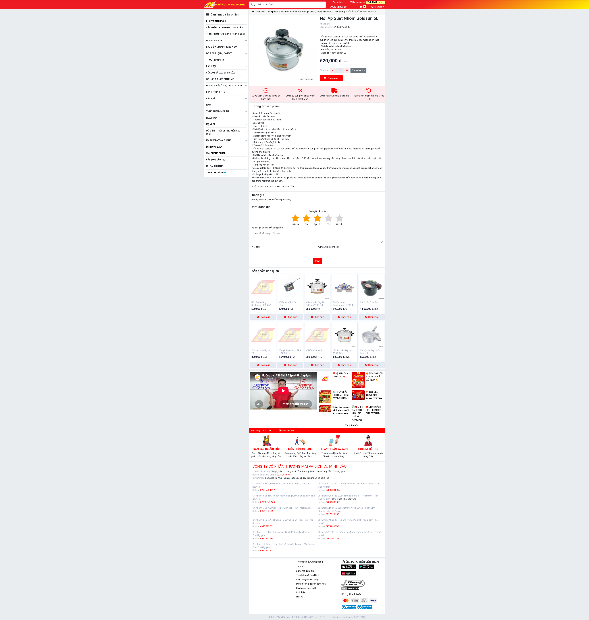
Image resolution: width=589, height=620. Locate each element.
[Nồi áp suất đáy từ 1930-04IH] (344, 335)
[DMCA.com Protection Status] (350, 588)
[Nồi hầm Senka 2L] (317, 335)
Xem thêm (350, 425)
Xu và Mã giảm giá (305, 571)
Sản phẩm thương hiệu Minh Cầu (224, 27)
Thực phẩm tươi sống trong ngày (225, 34)
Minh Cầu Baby (214, 147)
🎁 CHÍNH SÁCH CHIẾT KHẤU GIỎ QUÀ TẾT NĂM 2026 (373, 410)
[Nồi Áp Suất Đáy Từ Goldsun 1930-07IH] (317, 287)
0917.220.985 (332, 514)
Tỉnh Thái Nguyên (375, 2)
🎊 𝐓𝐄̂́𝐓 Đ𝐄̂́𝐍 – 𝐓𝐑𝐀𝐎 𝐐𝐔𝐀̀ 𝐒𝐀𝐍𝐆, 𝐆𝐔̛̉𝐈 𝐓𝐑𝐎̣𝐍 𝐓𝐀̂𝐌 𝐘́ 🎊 (374, 395)
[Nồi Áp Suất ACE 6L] (372, 287)
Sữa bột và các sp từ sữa (220, 72)
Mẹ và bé (210, 124)
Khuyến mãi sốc (215, 21)
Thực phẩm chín (215, 60)
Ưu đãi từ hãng (214, 166)
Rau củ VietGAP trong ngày (221, 47)
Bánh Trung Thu (215, 92)
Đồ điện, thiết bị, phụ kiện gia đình (223, 132)
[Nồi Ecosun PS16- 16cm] (290, 287)
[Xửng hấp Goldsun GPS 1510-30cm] (290, 335)
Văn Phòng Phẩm (215, 153)
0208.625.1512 (267, 490)
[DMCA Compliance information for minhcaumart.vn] (353, 583)
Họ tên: (256, 247)
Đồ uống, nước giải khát (220, 79)
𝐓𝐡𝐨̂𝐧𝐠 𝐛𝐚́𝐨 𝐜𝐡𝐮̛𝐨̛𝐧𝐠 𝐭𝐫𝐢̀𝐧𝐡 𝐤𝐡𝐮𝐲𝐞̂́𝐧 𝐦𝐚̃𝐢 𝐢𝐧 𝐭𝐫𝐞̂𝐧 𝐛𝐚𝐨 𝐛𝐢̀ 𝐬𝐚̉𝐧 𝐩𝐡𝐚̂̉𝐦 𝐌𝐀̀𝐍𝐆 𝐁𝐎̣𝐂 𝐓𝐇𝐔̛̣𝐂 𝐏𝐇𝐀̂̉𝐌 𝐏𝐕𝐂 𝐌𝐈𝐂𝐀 (342, 410)
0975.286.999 (283, 474)
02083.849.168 (267, 502)
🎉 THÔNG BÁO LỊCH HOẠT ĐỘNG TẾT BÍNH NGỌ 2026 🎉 (341, 395)
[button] (363, 7)
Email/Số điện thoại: (328, 247)
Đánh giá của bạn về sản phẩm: (267, 227)
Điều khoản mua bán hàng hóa (311, 584)
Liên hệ (299, 596)
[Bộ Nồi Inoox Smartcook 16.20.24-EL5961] (344, 287)
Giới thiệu (301, 592)
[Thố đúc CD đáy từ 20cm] (263, 335)
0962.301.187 (332, 538)
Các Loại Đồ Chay (216, 159)
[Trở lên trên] (584, 615)
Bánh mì (210, 98)
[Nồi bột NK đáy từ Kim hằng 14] (372, 335)
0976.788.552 (266, 511)
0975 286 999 (287, 430)
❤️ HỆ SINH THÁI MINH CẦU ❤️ (340, 375)
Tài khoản (378, 7)
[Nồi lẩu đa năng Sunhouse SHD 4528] (263, 287)
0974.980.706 (332, 526)
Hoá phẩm (211, 118)
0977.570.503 (266, 526)
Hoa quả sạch (214, 40)
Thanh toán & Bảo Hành (307, 575)
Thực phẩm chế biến (217, 111)
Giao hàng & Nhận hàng (307, 579)
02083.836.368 (333, 502)
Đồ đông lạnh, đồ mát (219, 53)
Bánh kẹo (211, 66)
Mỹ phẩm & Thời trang (218, 140)
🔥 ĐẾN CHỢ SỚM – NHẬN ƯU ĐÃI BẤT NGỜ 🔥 (374, 376)
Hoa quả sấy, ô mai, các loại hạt (224, 85)
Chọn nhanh (357, 70)
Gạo (208, 105)
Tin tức (299, 566)
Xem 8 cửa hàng (215, 172)
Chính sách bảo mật (306, 588)
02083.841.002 (333, 490)
